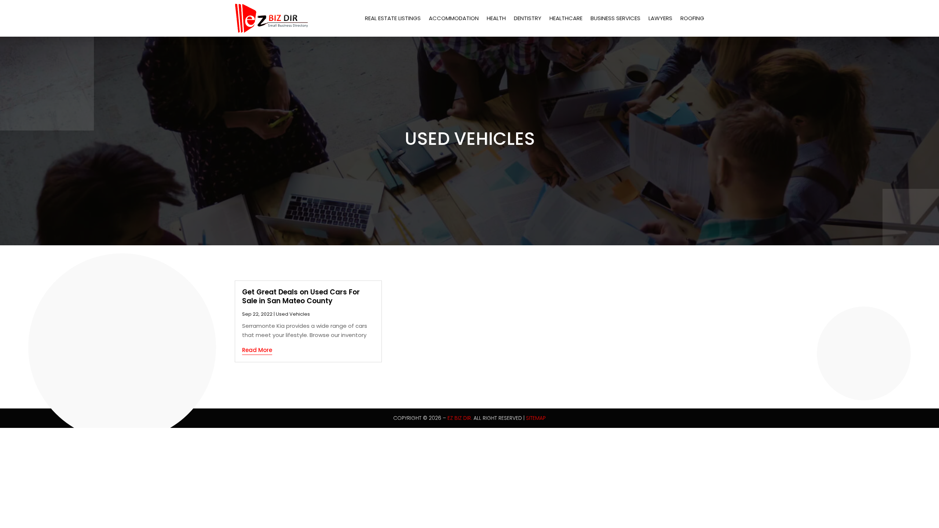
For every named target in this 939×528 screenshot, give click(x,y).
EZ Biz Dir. (459, 418)
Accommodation (454, 18)
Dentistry (527, 18)
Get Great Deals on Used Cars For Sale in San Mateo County (301, 296)
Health (496, 18)
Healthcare (565, 18)
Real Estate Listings (393, 18)
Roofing (692, 18)
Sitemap (536, 418)
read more (257, 350)
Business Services (615, 18)
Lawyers (660, 18)
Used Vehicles (293, 314)
